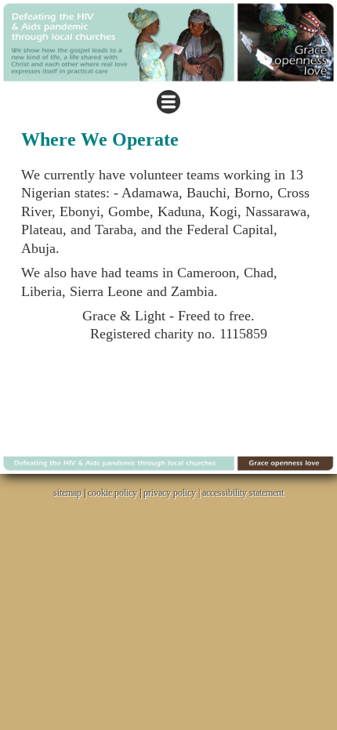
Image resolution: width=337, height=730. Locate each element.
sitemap (67, 492)
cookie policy (112, 492)
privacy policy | (172, 492)
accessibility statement (243, 492)
